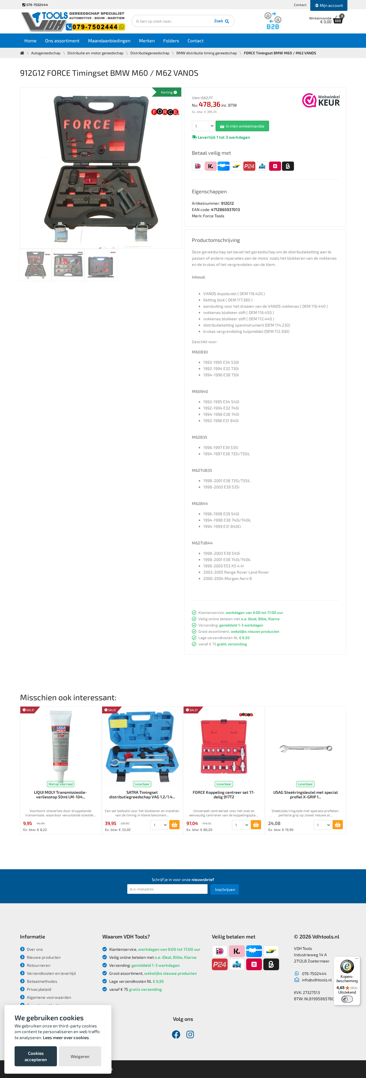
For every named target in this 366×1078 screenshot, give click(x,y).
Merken (147, 40)
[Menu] (356, 959)
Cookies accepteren (36, 1056)
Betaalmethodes (41, 981)
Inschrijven (225, 889)
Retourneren (38, 965)
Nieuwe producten (43, 957)
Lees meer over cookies (66, 1037)
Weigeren (80, 1056)
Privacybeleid (38, 989)
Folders (171, 40)
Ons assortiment (62, 40)
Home (30, 40)
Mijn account (331, 5)
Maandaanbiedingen (109, 40)
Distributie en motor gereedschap (95, 53)
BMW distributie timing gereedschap (206, 53)
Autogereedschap (46, 53)
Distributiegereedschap (150, 53)
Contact (300, 5)
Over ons (34, 949)
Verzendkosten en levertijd (51, 973)
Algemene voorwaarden (48, 997)
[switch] (347, 999)
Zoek (219, 20)
